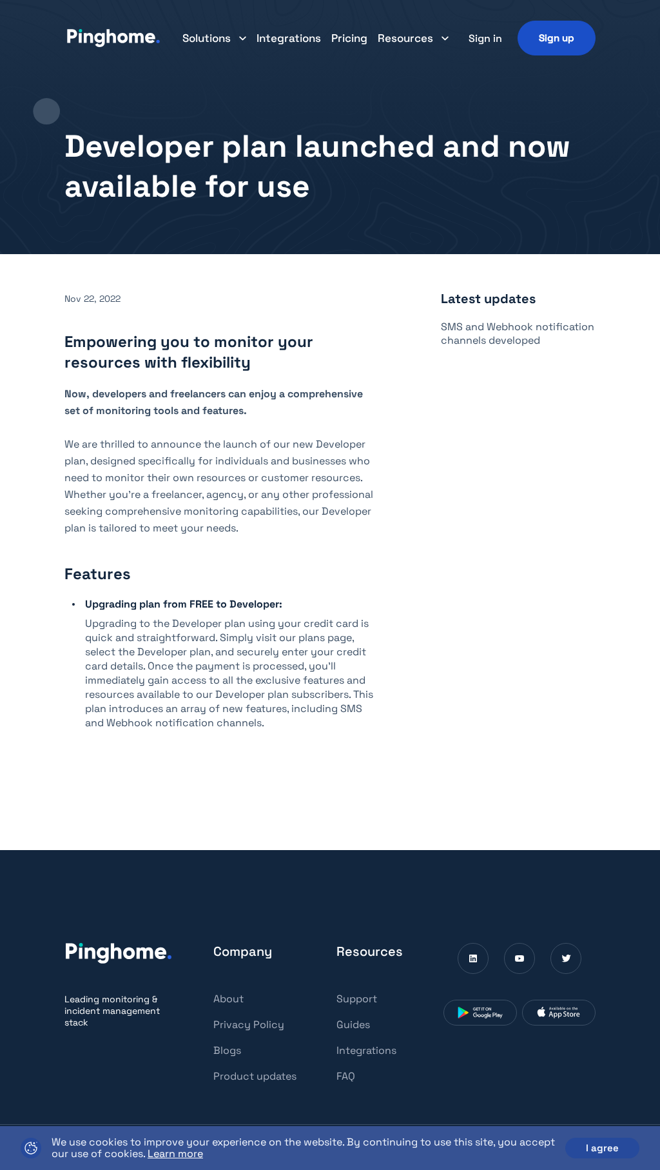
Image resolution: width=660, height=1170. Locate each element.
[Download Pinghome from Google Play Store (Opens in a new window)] (480, 1013)
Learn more (175, 1153)
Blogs (227, 1050)
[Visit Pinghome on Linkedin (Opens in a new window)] (473, 958)
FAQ (345, 1076)
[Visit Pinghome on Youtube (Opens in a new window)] (519, 958)
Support (356, 999)
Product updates (254, 1076)
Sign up (556, 38)
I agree (602, 1148)
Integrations (289, 38)
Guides (353, 1024)
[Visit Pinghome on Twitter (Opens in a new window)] (565, 958)
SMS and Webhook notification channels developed (517, 333)
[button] (214, 38)
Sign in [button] (485, 38)
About (228, 999)
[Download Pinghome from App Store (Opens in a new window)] (559, 1013)
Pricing (349, 38)
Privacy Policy (248, 1024)
